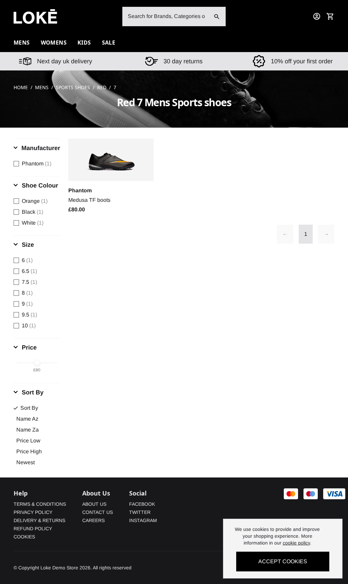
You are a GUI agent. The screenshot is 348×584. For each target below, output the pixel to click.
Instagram (143, 520)
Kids (84, 42)
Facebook (142, 504)
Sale (109, 42)
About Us (94, 504)
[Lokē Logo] (35, 16)
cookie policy (296, 543)
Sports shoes (73, 87)
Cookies (24, 536)
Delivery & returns (39, 520)
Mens (42, 87)
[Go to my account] (317, 16)
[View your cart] (330, 16)
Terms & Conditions (40, 504)
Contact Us (97, 512)
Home (21, 87)
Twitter (140, 512)
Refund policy (33, 528)
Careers (93, 520)
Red (101, 87)
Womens (54, 42)
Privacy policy (33, 512)
